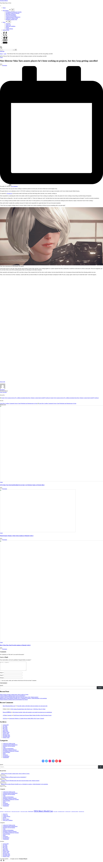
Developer (2, 389)
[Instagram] (5, 40)
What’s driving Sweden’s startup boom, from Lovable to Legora (14, 694)
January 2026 (6, 733)
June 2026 (5, 727)
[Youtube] (5, 43)
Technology (5, 754)
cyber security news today (15, 811)
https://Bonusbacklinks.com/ (9, 705)
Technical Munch (4, 0)
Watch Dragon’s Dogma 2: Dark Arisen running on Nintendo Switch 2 (16, 535)
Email (1, 675)
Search (1, 685)
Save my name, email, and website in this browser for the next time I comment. (19, 680)
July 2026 (5, 726)
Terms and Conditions (8, 820)
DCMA (4, 817)
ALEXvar (5, 718)
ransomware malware (74, 811)
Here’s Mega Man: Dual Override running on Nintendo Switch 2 (15, 645)
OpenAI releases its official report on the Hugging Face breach (14, 699)
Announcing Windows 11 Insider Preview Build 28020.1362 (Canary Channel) (26, 718)
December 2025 (6, 735)
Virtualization (6, 757)
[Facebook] (5, 33)
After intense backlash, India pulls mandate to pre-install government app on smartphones (32, 712)
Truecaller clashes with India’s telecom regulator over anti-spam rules (32, 705)
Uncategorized (6, 756)
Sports (4, 753)
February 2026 (6, 732)
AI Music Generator (7, 715)
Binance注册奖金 (7, 712)
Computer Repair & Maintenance (10, 744)
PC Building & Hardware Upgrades (11, 751)
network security (68, 811)
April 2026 (5, 730)
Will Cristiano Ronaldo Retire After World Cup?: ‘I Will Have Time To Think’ (28, 709)
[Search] (100, 767)
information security (61, 811)
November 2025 (6, 736)
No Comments (14, 186)
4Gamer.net (9, 193)
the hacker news (81, 811)
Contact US (5, 815)
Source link (2, 381)
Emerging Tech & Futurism (9, 746)
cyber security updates (24, 811)
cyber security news (7, 811)
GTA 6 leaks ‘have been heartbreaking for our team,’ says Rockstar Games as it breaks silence (22, 485)
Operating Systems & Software (10, 749)
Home (1, 53)
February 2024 (6, 737)
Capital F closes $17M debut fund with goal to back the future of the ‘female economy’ (19, 697)
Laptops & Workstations (8, 748)
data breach (30, 811)
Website (2, 677)
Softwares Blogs (6, 752)
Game (5, 53)
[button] (13, 50)
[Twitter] (5, 36)
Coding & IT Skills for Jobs (9, 743)
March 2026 (5, 731)
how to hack (55, 811)
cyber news (2, 811)
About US (5, 814)
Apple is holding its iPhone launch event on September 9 (12, 695)
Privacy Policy (6, 819)
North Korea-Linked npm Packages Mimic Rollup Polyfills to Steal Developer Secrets (32, 715)
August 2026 (6, 724)
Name (2, 672)
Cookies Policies (6, 816)
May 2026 (5, 728)
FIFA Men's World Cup (43, 811)
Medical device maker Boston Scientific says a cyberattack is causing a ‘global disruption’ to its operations (23, 698)
